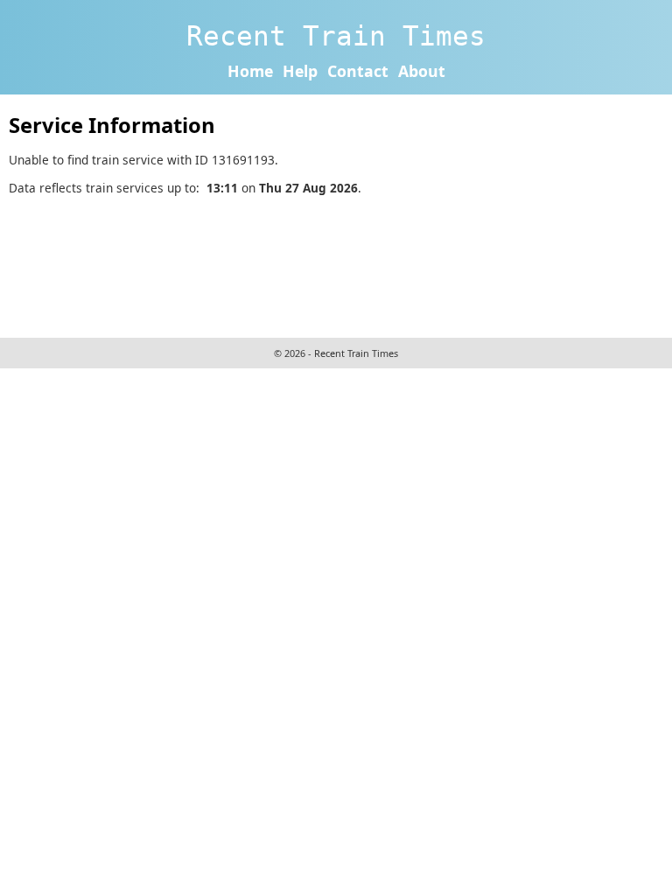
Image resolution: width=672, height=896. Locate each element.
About (421, 70)
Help (300, 70)
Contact (357, 70)
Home (250, 70)
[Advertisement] (327, 264)
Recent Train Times (336, 36)
